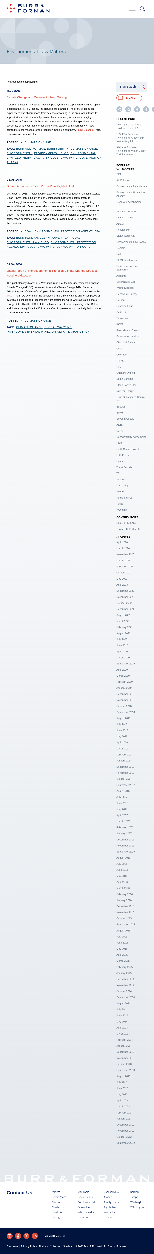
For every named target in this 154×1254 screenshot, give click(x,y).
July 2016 (121, 863)
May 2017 (121, 809)
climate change (84, 148)
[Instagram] (10, 1236)
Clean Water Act (125, 235)
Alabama (121, 275)
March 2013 (123, 1106)
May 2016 (121, 876)
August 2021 (123, 615)
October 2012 (124, 1136)
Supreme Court (124, 306)
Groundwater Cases (127, 330)
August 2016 (123, 857)
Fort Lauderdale (87, 1202)
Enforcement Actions (128, 336)
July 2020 (121, 639)
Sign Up (131, 97)
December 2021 (125, 609)
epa (23, 246)
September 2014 (125, 997)
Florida (120, 360)
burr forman (58, 148)
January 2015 (124, 973)
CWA (119, 348)
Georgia (120, 248)
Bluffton (56, 1202)
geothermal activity (32, 157)
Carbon (120, 300)
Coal (29, 231)
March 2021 (123, 621)
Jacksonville (111, 1192)
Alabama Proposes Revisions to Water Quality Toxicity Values (131, 151)
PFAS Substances (126, 260)
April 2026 (122, 542)
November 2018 (125, 700)
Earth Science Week (127, 449)
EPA (97, 231)
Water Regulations (126, 211)
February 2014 (124, 1039)
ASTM (119, 424)
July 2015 (121, 936)
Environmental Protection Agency (63, 231)
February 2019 (124, 681)
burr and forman (30, 148)
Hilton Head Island (89, 1212)
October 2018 (124, 706)
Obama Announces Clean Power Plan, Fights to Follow (42, 186)
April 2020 (122, 651)
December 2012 (125, 1124)
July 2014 (121, 1009)
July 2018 (121, 724)
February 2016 (124, 894)
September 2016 (125, 851)
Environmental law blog (28, 242)
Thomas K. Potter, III (128, 529)
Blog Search (128, 86)
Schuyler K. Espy (126, 523)
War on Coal (79, 246)
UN (87, 331)
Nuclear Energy (125, 391)
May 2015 (121, 948)
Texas (119, 503)
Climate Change (38, 142)
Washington (137, 1202)
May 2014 (121, 1021)
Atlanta (56, 1192)
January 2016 (124, 900)
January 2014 (124, 1045)
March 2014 (123, 1033)
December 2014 (125, 979)
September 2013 (125, 1070)
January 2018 (124, 760)
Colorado (121, 354)
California (121, 312)
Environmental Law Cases (131, 242)
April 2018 (122, 742)
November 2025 (125, 554)
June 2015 (122, 942)
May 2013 (121, 1094)
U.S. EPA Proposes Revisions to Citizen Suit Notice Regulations (130, 138)
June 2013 (122, 1088)
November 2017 (125, 772)
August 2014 (123, 1003)
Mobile (108, 1197)
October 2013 (124, 1064)
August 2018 (123, 718)
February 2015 (124, 967)
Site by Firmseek (117, 1246)
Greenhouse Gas (126, 281)
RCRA (119, 324)
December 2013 (125, 1051)
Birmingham (59, 1197)
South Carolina (124, 378)
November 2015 (125, 912)
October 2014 (124, 991)
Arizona (120, 479)
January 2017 (124, 833)
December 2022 (125, 590)
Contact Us (19, 1192)
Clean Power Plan (55, 237)
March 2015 (123, 960)
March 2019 (123, 675)
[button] (119, 111)
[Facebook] (18, 1236)
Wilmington (137, 1207)
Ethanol (120, 406)
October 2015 (124, 918)
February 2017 (124, 827)
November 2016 (125, 845)
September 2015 (125, 924)
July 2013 (121, 1082)
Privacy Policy (29, 1246)
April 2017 (122, 815)
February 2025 (124, 566)
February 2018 (124, 754)
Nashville (109, 1212)
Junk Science (85, 129)
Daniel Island (85, 1197)
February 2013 (124, 1112)
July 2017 (121, 797)
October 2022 (124, 603)
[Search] (142, 9)
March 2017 (123, 821)
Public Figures (124, 497)
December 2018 (125, 694)
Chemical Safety (125, 342)
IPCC (10, 295)
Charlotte (57, 1212)
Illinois (120, 412)
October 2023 (124, 572)
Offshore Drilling (125, 372)
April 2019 (122, 669)
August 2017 (123, 791)
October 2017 (124, 778)
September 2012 (125, 1142)
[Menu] (132, 9)
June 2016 (122, 869)
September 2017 (125, 785)
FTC (118, 366)
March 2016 (123, 888)
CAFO (119, 430)
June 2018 (122, 730)
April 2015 (122, 954)
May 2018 (121, 736)
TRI (118, 473)
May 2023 (121, 578)
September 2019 (125, 663)
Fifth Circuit (122, 455)
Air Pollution (123, 180)
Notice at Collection (50, 1246)
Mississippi (122, 485)
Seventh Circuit (125, 418)
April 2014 (122, 1027)
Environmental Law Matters (131, 186)
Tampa (134, 1197)
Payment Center (55, 1236)
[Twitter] (26, 1236)
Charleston (58, 1207)
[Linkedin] (35, 1236)
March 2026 (123, 548)
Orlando (108, 1217)
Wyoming (121, 509)
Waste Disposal (125, 287)
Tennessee (122, 318)
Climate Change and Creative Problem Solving (37, 97)
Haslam (120, 461)
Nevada (120, 491)
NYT (25, 108)
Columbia (83, 1192)
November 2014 (125, 985)
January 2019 (124, 688)
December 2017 (125, 766)
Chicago (56, 1217)
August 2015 (123, 930)
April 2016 (122, 882)
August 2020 (123, 633)
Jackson (83, 1217)
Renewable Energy (126, 294)
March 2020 (123, 657)
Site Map (68, 1246)
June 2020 (122, 645)
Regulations (123, 229)
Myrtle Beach (111, 1207)
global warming (64, 157)
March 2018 (123, 748)
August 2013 (123, 1076)
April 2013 (122, 1100)
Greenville (84, 1207)
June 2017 (122, 803)
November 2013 (125, 1058)
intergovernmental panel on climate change (45, 331)
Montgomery (111, 1202)
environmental (19, 153)
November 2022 (125, 597)
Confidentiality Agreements (131, 437)
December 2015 (125, 906)
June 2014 (122, 1015)
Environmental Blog (51, 153)
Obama (61, 246)
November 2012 (125, 1130)
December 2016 (125, 839)
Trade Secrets (124, 467)
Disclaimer (13, 1246)
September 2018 (125, 712)
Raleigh (134, 1192)
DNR (119, 443)
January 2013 (124, 1118)
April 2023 (122, 584)
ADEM (120, 223)
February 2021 (124, 627)
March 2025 (123, 560)
